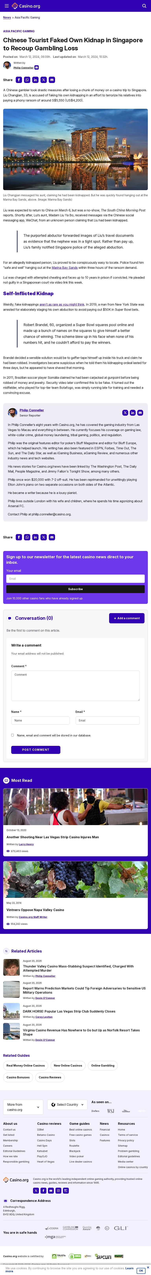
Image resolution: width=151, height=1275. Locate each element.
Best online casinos (80, 1129)
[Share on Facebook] (19, 80)
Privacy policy (126, 1140)
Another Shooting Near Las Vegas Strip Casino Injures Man (52, 837)
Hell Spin (42, 1145)
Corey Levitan (43, 1016)
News (7, 17)
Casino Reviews (50, 1077)
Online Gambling (102, 1065)
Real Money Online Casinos (25, 1065)
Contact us (9, 1129)
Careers (7, 1145)
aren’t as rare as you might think (62, 304)
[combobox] (23, 1107)
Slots (72, 1140)
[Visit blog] (66, 1191)
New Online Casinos (68, 1065)
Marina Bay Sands (65, 268)
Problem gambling (128, 1151)
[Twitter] (125, 413)
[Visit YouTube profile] (51, 1191)
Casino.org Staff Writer (33, 917)
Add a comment (127, 618)
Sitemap (123, 1145)
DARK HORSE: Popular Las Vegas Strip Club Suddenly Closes (69, 1011)
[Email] (140, 413)
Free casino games (80, 1134)
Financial (105, 1129)
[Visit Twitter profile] (36, 1191)
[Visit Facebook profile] (43, 1191)
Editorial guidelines (129, 1156)
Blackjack (74, 1151)
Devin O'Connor (45, 998)
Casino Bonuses (18, 1077)
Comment (19, 666)
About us (10, 1123)
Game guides (79, 1123)
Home (121, 1129)
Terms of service (128, 1134)
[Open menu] (6, 5)
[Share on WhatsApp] (27, 80)
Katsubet (42, 1151)
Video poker (76, 1156)
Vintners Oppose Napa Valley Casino (35, 910)
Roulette (74, 1145)
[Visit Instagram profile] (58, 1191)
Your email (13, 571)
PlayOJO (42, 1156)
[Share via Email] (52, 80)
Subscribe (75, 589)
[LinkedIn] (133, 413)
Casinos (104, 1134)
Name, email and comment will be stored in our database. (54, 735)
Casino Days (44, 1140)
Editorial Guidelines (14, 1151)
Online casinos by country (133, 1166)
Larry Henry (26, 844)
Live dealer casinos (80, 1161)
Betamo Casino (46, 1134)
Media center (125, 1161)
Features (105, 1140)
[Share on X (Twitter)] (44, 80)
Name (16, 711)
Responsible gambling (16, 1161)
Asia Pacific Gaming (27, 17)
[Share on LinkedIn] (35, 80)
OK (141, 1270)
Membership (10, 1140)
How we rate (10, 1156)
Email (80, 711)
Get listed (8, 1134)
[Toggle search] (144, 5)
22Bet (40, 1129)
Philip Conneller (24, 67)
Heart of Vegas (45, 1161)
